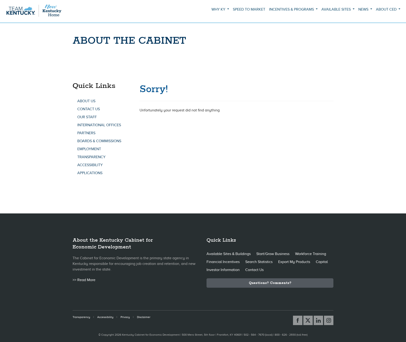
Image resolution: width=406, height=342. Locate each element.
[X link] (308, 320)
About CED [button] (387, 9)
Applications (89, 173)
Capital (322, 262)
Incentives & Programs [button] (292, 9)
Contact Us (88, 109)
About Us (86, 101)
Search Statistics (259, 262)
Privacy (125, 317)
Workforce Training (310, 254)
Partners (86, 133)
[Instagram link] (328, 320)
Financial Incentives (223, 262)
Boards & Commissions (99, 141)
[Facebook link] (297, 320)
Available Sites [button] (336, 9)
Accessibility (90, 165)
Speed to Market (249, 9)
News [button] (363, 9)
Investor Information (223, 270)
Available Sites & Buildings (229, 254)
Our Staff (87, 117)
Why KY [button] (218, 9)
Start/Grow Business (272, 254)
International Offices (99, 125)
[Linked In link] (318, 320)
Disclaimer (143, 317)
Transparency (91, 157)
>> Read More (84, 280)
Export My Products (294, 262)
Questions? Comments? (270, 283)
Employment (89, 149)
